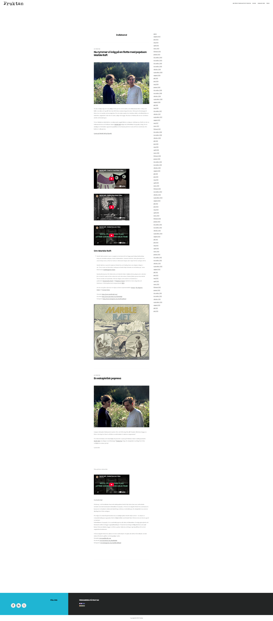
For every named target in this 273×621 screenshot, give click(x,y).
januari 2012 (157, 290)
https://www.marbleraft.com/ (110, 294)
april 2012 (156, 281)
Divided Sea (119, 441)
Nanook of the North (108, 281)
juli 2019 (156, 78)
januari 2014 (157, 221)
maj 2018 (156, 108)
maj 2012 (156, 278)
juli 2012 (156, 272)
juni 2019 (156, 81)
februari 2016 (157, 156)
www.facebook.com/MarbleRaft (108, 540)
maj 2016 (156, 147)
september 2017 (158, 117)
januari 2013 (157, 254)
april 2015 (156, 182)
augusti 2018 (157, 102)
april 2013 (156, 248)
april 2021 (156, 45)
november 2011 (158, 296)
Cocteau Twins (106, 290)
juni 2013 (156, 242)
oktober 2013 (157, 230)
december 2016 (158, 132)
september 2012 (158, 266)
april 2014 (156, 212)
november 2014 (158, 191)
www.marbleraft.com (105, 538)
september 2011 (158, 302)
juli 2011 (156, 308)
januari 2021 (157, 54)
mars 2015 (156, 185)
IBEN (123, 283)
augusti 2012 (157, 269)
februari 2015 (157, 188)
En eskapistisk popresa (107, 378)
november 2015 (158, 165)
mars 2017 (156, 126)
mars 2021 (156, 48)
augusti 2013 (157, 236)
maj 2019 (156, 84)
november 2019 (158, 66)
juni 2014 (156, 206)
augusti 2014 (157, 200)
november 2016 (158, 135)
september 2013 (158, 233)
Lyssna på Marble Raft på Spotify (103, 133)
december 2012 (158, 257)
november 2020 (158, 60)
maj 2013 (156, 245)
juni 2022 (156, 39)
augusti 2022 (157, 36)
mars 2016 (156, 153)
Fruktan (13, 3)
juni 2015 (156, 177)
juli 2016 (156, 141)
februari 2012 (157, 287)
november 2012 (158, 260)
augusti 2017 (157, 120)
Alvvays (133, 287)
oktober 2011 (157, 299)
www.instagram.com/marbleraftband (110, 542)
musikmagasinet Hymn (109, 269)
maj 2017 (156, 123)
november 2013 (158, 227)
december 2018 (158, 90)
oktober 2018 (157, 96)
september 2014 (158, 197)
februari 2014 (157, 218)
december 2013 (158, 224)
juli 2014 (156, 203)
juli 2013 (156, 239)
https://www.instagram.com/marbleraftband (114, 298)
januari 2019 (157, 87)
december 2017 (158, 111)
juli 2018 (156, 105)
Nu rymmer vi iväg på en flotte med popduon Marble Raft (120, 53)
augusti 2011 (157, 305)
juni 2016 (156, 144)
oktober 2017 (157, 114)
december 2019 (158, 63)
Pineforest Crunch (120, 281)
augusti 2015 (157, 171)
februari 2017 (157, 129)
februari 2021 (157, 51)
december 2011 (158, 293)
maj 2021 (156, 42)
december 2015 (158, 162)
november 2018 (158, 93)
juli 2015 (156, 174)
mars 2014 (156, 215)
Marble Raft (117, 124)
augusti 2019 (157, 75)
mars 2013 (156, 251)
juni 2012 (156, 275)
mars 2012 (156, 284)
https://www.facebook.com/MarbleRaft (112, 296)
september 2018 (158, 99)
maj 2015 (156, 180)
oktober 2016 (157, 138)
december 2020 (158, 57)
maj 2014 (156, 209)
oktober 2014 (157, 194)
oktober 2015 (157, 168)
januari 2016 (157, 159)
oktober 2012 (157, 263)
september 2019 (158, 72)
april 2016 (156, 150)
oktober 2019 (157, 69)
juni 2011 (156, 311)
